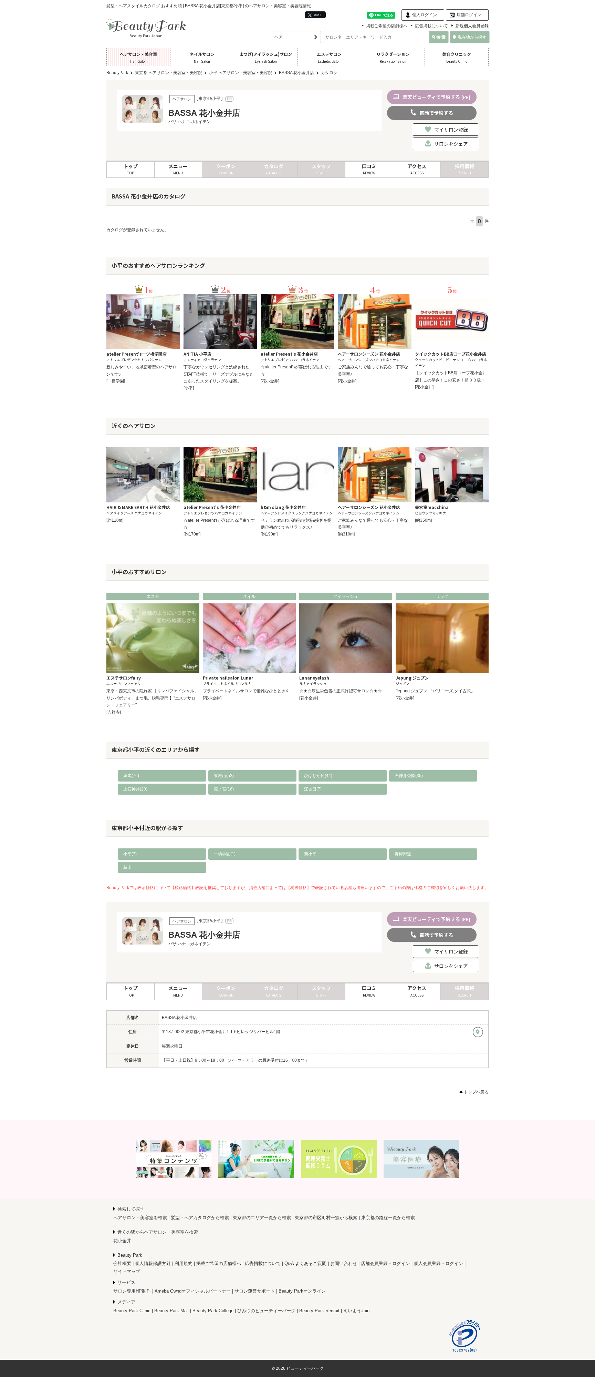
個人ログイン (424, 14)
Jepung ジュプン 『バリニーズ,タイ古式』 (435, 690)
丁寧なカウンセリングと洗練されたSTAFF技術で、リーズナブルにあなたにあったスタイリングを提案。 (219, 374)
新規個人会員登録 (472, 25)
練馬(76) (131, 775)
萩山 (127, 867)
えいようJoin (356, 1310)
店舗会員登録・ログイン (385, 1263)
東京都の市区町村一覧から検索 (326, 1217)
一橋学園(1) (225, 853)
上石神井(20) (135, 789)
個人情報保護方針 (153, 1263)
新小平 (310, 853)
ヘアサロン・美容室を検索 (140, 1217)
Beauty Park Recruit (319, 1310)
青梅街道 (403, 853)
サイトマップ (126, 1271)
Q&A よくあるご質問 (305, 1263)
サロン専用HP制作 (132, 1291)
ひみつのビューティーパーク (266, 1310)
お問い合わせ (343, 1263)
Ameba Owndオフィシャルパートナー (193, 1291)
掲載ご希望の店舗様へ (386, 25)
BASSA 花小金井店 (179, 1017)
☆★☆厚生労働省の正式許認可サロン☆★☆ (340, 690)
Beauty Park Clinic (131, 1310)
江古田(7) (313, 789)
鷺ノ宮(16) (224, 789)
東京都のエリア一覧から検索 (262, 1217)
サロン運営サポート (254, 1291)
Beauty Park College (212, 1310)
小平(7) (130, 853)
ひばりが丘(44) (318, 775)
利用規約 (183, 1263)
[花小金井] (270, 381)
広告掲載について (431, 25)
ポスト (317, 15)
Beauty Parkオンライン (302, 1291)
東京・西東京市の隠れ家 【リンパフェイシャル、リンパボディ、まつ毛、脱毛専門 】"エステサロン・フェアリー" (152, 697)
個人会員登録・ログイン (438, 1263)
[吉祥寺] (113, 712)
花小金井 (122, 1240)
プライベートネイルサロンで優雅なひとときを (246, 690)
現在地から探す (472, 37)
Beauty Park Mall (171, 1310)
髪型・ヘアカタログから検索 (200, 1217)
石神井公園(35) (409, 775)
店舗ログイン (469, 14)
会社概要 (122, 1263)
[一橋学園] (115, 381)
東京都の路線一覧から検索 (388, 1217)
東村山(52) (224, 775)
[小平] (189, 388)
